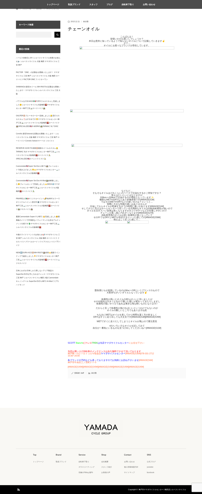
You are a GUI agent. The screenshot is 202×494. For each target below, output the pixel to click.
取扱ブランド (74, 4)
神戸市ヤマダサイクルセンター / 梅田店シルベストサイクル (162, 490)
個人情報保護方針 (131, 467)
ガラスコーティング (86, 467)
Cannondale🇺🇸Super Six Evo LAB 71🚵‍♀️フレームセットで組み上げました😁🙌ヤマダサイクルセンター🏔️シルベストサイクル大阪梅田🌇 (38, 169)
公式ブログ (151, 462)
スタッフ (93, 4)
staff (82, 373)
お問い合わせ (149, 4)
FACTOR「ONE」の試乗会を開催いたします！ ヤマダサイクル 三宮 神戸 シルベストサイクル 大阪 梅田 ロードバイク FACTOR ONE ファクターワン (37, 75)
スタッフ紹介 (106, 467)
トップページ (53, 4)
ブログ (109, 4)
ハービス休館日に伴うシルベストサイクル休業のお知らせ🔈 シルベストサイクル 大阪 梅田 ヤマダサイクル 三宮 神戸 (38, 61)
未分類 (85, 21)
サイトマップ (129, 472)
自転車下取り (128, 4)
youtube (150, 467)
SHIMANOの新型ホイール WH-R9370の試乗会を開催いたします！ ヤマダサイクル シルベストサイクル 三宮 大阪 (38, 90)
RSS (18, 489)
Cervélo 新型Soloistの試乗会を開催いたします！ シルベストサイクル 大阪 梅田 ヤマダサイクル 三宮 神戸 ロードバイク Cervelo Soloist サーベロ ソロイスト (37, 137)
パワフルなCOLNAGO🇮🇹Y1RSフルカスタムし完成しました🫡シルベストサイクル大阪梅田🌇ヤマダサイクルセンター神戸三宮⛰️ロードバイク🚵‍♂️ (38, 104)
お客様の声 (105, 472)
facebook (150, 472)
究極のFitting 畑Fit (86, 472)
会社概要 (104, 462)
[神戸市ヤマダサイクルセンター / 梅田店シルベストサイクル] (101, 435)
